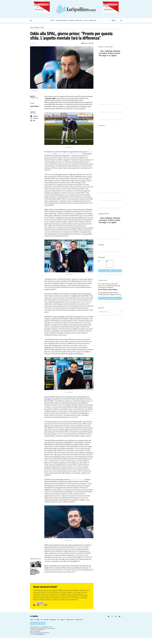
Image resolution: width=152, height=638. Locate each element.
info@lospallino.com (40, 634)
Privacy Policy (70, 619)
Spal (42, 27)
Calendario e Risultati (62, 20)
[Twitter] (112, 616)
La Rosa (86, 20)
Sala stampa (34, 27)
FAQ (42, 619)
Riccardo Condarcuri (34, 106)
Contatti (62, 619)
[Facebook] (108, 616)
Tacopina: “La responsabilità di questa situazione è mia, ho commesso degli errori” (35, 571)
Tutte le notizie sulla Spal (37, 623)
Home (31, 619)
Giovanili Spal (93, 20)
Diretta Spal (79, 20)
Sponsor (46, 619)
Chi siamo (36, 619)
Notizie (52, 20)
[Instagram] (115, 616)
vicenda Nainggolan (77, 479)
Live (58, 619)
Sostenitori (52, 619)
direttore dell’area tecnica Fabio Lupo (69, 154)
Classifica (72, 20)
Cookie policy (79, 619)
